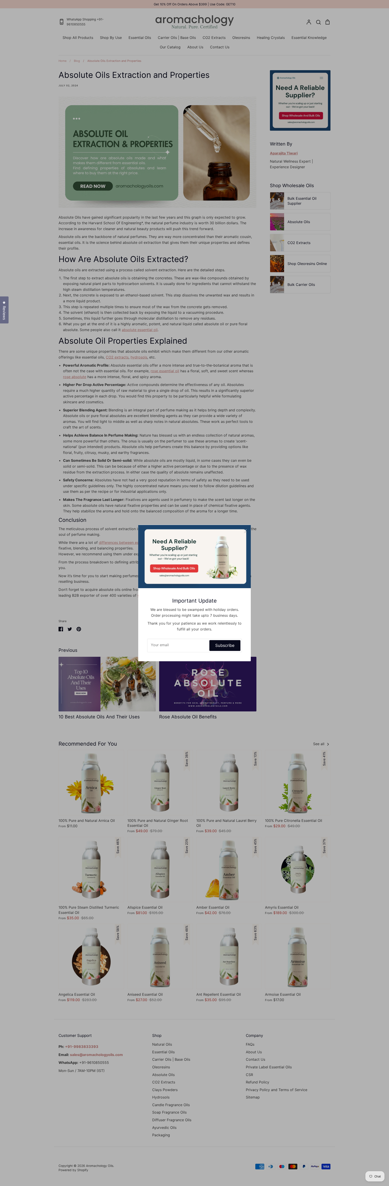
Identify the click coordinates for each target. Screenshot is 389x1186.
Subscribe (225, 645)
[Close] (245, 530)
